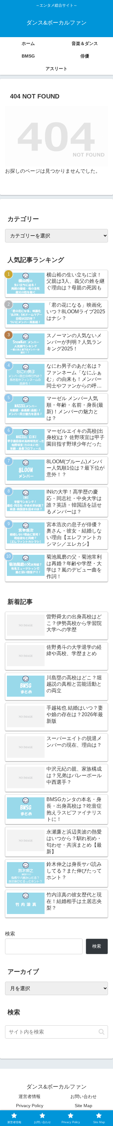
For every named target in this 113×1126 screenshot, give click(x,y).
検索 (10, 933)
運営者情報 (29, 1096)
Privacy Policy (29, 1105)
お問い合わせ (83, 1096)
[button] (101, 1031)
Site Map (83, 1105)
